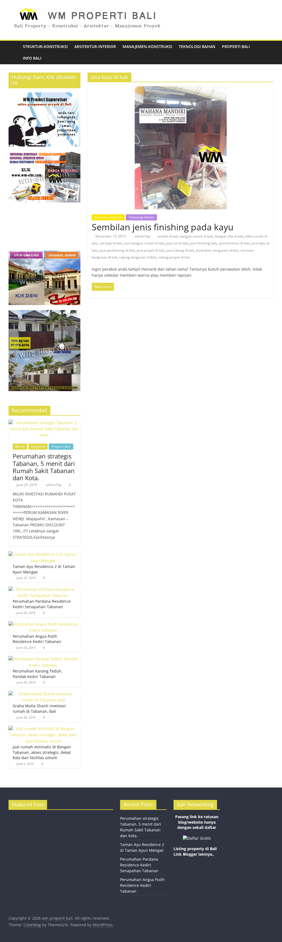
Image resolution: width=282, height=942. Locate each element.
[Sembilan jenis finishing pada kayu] (181, 90)
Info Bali (32, 58)
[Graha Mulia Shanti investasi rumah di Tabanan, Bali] (43, 694)
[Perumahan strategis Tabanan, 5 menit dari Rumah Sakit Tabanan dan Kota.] (45, 422)
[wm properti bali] (14, 52)
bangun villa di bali (229, 236)
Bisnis (20, 446)
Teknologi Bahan (197, 46)
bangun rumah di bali (196, 236)
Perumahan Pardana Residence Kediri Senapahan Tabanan (42, 604)
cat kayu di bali (110, 243)
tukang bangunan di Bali (137, 257)
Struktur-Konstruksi (45, 46)
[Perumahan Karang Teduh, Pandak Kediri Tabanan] (43, 658)
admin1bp (143, 236)
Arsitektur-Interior (95, 46)
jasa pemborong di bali (116, 250)
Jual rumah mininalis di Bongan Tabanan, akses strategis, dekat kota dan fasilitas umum (42, 752)
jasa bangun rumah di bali (144, 243)
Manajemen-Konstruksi (147, 46)
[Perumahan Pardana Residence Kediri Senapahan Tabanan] (43, 589)
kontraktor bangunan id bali (217, 250)
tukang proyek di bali (174, 257)
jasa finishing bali (203, 243)
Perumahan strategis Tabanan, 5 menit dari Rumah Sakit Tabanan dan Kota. (44, 467)
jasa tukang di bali (180, 250)
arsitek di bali (168, 236)
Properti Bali (236, 46)
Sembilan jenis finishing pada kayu (163, 227)
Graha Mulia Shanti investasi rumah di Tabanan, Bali (39, 708)
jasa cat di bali (177, 243)
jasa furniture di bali (234, 243)
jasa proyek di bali (150, 250)
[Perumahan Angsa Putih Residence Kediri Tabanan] (43, 624)
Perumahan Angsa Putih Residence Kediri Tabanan (37, 639)
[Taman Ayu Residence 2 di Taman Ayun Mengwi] (43, 554)
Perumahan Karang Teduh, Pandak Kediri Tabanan (38, 673)
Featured (38, 446)
